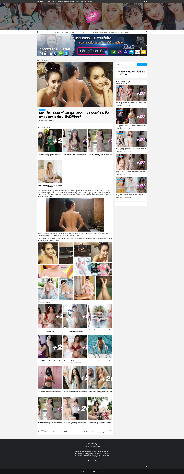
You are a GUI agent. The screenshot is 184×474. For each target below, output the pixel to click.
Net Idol (72, 1)
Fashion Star (83, 1)
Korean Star (60, 1)
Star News (90, 1)
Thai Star (54, 1)
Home (49, 1)
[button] (48, 253)
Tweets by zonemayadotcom (123, 204)
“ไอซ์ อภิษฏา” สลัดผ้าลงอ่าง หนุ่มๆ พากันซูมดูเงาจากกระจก (97, 431)
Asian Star (66, 1)
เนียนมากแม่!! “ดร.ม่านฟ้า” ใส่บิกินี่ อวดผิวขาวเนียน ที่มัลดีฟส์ (53, 431)
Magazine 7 (96, 471)
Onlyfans (77, 1)
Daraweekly (44, 120)
